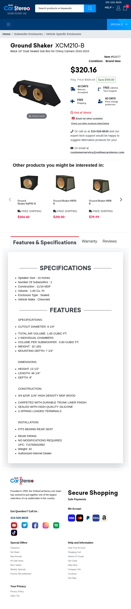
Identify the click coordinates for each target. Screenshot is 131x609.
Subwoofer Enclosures (28, 34)
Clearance (15, 548)
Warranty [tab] (89, 241)
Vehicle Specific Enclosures (63, 34)
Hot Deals (14, 552)
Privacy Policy (17, 591)
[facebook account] (35, 525)
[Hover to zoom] (36, 93)
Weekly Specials (18, 569)
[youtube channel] (14, 525)
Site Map (72, 578)
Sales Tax (15, 596)
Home (7, 34)
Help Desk (72, 565)
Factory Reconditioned (20, 574)
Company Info (74, 569)
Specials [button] (117, 24)
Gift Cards (72, 561)
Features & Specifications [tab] (44, 242)
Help (108, 7)
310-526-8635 (113, 2)
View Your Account (76, 548)
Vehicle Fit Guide (76, 556)
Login (118, 8)
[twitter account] (24, 525)
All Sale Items (16, 561)
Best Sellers (16, 565)
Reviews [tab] (110, 241)
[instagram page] (45, 525)
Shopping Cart (74, 552)
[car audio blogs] (56, 525)
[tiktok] (14, 532)
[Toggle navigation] (8, 24)
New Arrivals (16, 556)
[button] (10, 199)
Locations (72, 574)
